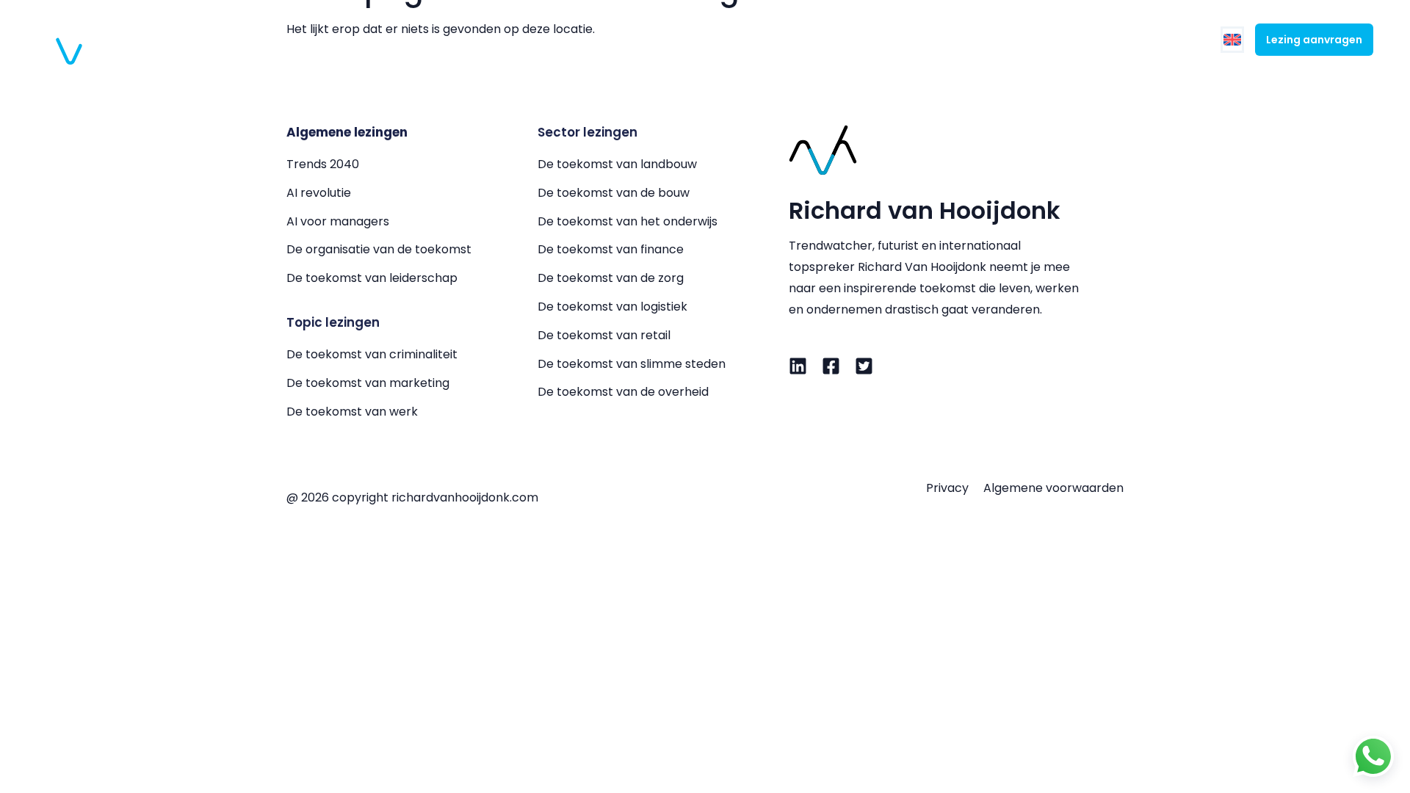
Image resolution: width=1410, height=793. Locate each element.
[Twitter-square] (864, 366)
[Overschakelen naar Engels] (1232, 40)
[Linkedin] (798, 366)
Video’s (1036, 39)
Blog (1101, 39)
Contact (1168, 39)
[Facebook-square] (831, 366)
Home (650, 39)
